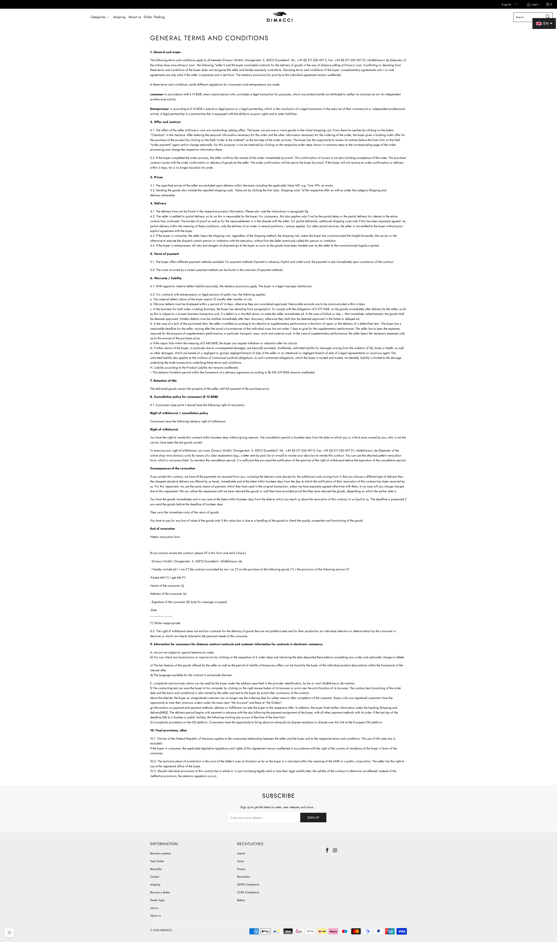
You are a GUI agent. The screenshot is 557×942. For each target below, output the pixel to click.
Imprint (241, 853)
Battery (241, 900)
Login (535, 4)
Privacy (241, 869)
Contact (154, 877)
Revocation (243, 877)
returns (154, 908)
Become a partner (160, 853)
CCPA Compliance (248, 892)
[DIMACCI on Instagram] (335, 850)
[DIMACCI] (280, 17)
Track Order (157, 861)
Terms (240, 861)
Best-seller (156, 869)
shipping (155, 884)
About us (155, 915)
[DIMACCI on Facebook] (327, 850)
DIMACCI (166, 930)
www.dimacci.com (183, 65)
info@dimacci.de (378, 60)
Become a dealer (160, 892)
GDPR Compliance (248, 884)
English (507, 5)
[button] (100, 17)
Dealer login (157, 900)
